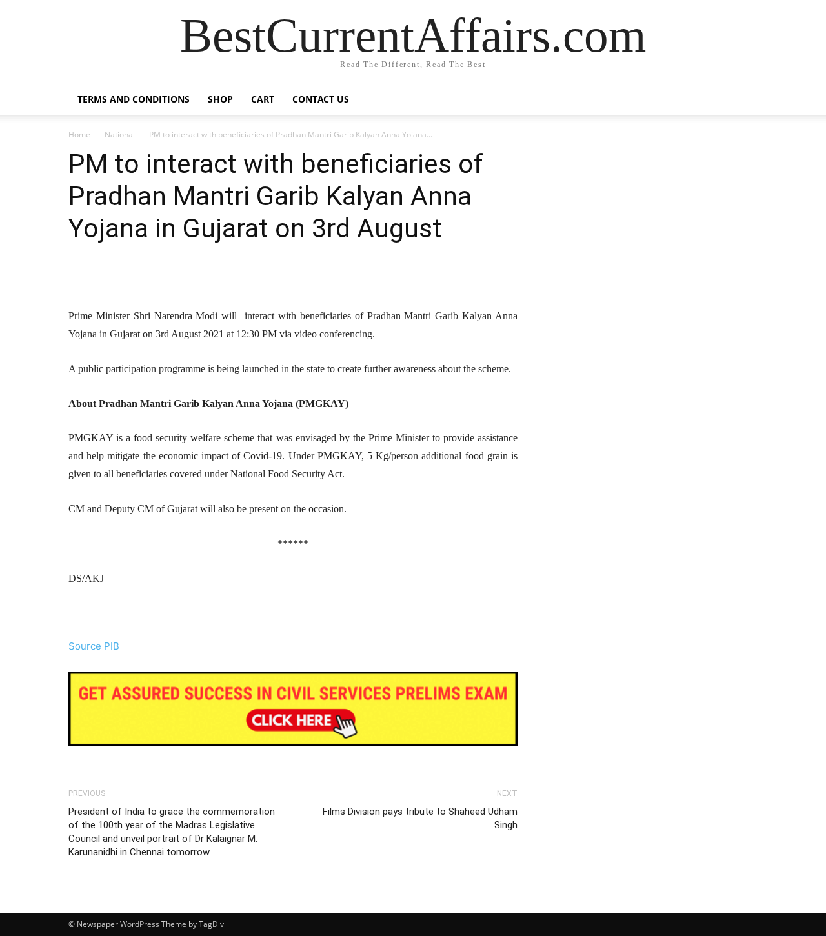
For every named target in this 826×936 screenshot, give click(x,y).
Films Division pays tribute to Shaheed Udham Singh (420, 818)
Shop (220, 99)
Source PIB (93, 646)
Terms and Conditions (133, 99)
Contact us (320, 99)
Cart (262, 99)
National (120, 134)
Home (79, 134)
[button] (742, 100)
